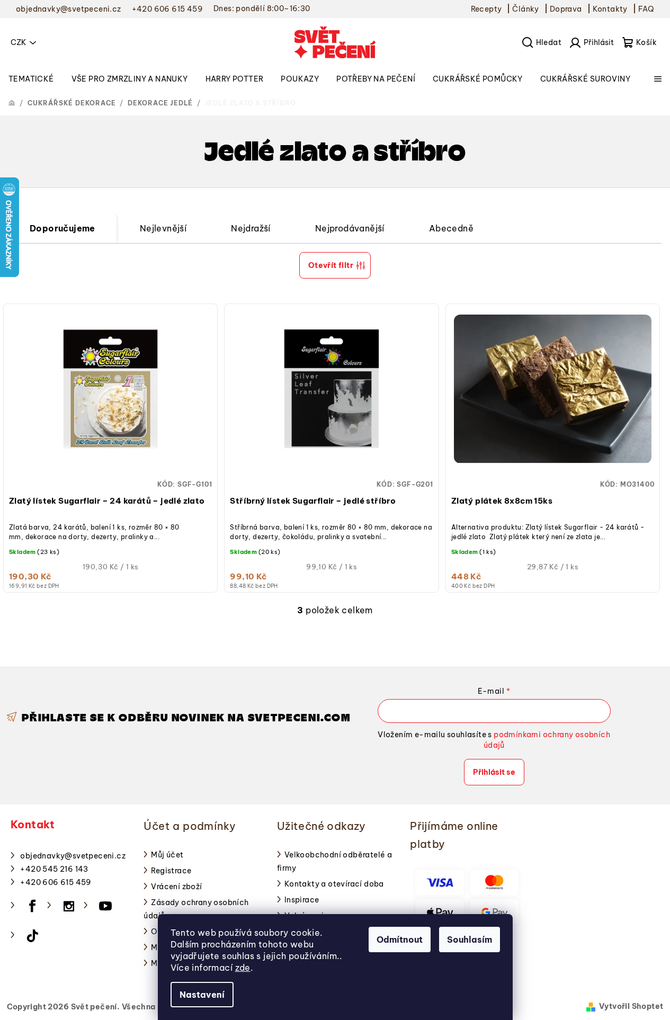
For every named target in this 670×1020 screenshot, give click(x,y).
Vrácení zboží (176, 886)
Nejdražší (251, 228)
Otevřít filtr (330, 265)
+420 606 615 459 (55, 882)
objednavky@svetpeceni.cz (73, 856)
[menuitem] (31, 79)
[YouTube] (105, 906)
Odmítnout (400, 939)
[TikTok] (32, 936)
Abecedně (451, 228)
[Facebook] (32, 906)
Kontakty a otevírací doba (334, 884)
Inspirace (301, 900)
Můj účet (167, 855)
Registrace (171, 870)
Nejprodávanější (350, 228)
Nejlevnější (163, 228)
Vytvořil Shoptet (631, 1006)
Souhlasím (469, 939)
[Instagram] (69, 906)
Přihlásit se (494, 772)
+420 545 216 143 (54, 869)
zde (243, 967)
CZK (18, 42)
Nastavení (202, 994)
